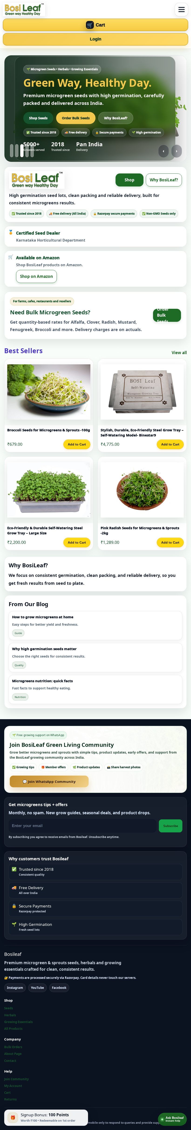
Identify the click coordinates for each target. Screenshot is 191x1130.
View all (179, 352)
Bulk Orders (13, 1047)
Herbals (10, 1015)
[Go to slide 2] (16, 150)
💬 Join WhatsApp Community (49, 781)
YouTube (37, 988)
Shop (129, 180)
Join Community (16, 1079)
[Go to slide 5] (32, 150)
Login (95, 39)
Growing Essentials (18, 1022)
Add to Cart (77, 444)
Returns (10, 1099)
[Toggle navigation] (181, 9)
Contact (10, 1061)
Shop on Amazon (36, 276)
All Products (13, 1029)
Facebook (59, 988)
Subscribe (170, 826)
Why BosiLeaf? (115, 118)
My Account (13, 1086)
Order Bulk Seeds (76, 118)
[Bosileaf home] (87, 9)
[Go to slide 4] (27, 150)
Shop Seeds (38, 118)
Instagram (15, 988)
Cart (7, 1092)
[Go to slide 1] (11, 150)
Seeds (8, 1008)
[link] (48, 405)
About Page (13, 1054)
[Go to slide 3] (22, 150)
